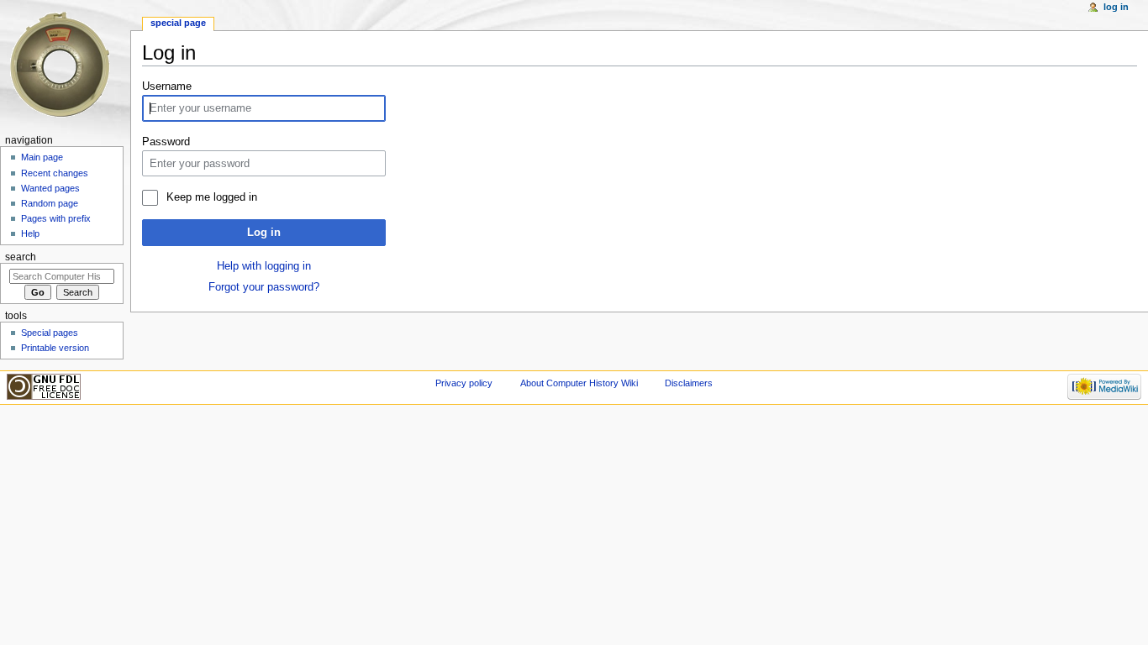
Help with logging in (264, 266)
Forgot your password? (263, 287)
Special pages (49, 333)
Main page (42, 157)
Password (166, 142)
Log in (264, 233)
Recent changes (54, 173)
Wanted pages (50, 188)
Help (30, 233)
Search (20, 257)
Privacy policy (463, 383)
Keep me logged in (211, 197)
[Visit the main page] (65, 65)
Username (167, 86)
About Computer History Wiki (579, 383)
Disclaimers (689, 383)
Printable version (55, 348)
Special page (178, 23)
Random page (49, 203)
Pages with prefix (56, 218)
